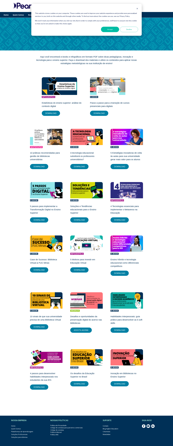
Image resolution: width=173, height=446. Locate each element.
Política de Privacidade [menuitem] (58, 425)
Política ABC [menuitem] (54, 435)
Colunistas (106, 431)
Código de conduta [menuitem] (57, 430)
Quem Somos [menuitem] (16, 429)
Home (6, 15)
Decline (129, 29)
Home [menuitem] (13, 426)
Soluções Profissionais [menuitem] (19, 434)
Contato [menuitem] (105, 426)
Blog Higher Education (110, 429)
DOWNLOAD (50, 113)
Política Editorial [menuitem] (56, 432)
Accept (110, 29)
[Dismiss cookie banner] (137, 8)
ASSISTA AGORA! (81, 330)
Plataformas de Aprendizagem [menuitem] (22, 431)
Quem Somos (18, 15)
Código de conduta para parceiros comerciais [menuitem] (66, 428)
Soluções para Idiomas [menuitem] (19, 437)
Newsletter (107, 434)
